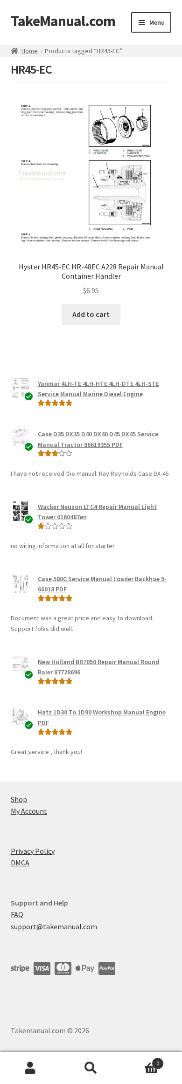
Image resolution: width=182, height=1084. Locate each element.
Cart (140, 1060)
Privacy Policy (33, 851)
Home (29, 51)
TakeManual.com (63, 21)
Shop (19, 799)
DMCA (20, 862)
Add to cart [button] (91, 314)
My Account (29, 811)
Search (91, 1068)
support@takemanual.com (54, 926)
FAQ (17, 914)
